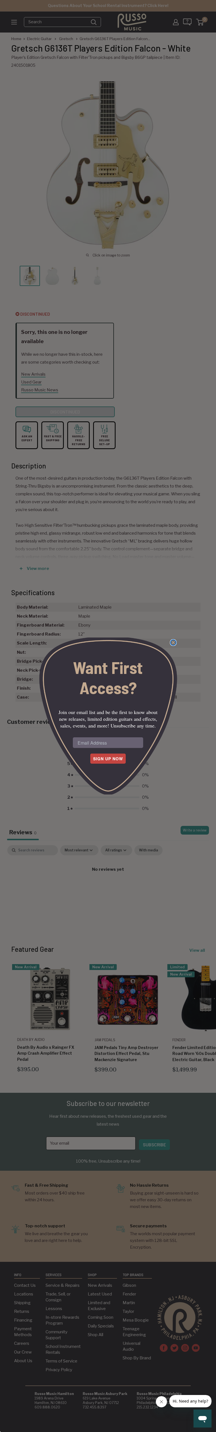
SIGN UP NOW (108, 758)
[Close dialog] (173, 642)
